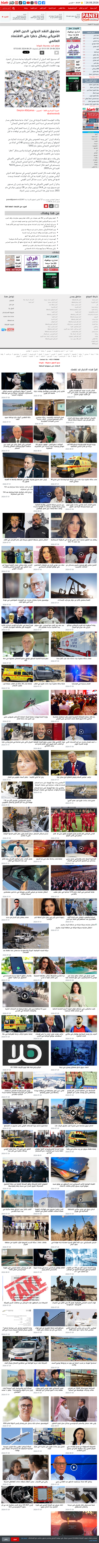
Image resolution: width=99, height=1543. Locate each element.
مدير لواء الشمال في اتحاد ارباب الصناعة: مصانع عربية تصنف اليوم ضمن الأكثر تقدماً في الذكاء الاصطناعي (31, 225)
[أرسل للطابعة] (42, 53)
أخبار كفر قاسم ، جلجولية (75, 336)
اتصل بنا (11, 308)
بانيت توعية (94, 139)
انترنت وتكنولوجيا (93, 312)
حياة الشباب (95, 322)
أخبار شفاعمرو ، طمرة (76, 327)
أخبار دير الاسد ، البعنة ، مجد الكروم (72, 329)
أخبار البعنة (31, 302)
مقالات (95, 165)
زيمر (56, 356)
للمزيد (5, 16)
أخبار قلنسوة (78, 307)
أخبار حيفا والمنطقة (76, 302)
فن (96, 151)
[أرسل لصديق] (46, 206)
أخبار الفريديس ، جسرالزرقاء (74, 324)
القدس (53, 354)
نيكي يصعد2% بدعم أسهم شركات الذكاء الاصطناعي (40, 248)
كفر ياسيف (32, 354)
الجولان (18, 356)
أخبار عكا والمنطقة (76, 300)
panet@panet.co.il (13, 199)
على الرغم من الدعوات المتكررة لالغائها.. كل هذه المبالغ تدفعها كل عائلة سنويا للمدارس (30, 242)
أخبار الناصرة (54, 319)
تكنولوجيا (95, 146)
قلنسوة (74, 354)
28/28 (78, 3)
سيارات (95, 143)
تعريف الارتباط (9, 324)
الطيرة (60, 354)
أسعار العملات (94, 341)
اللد (80, 356)
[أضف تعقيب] (56, 53)
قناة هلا (95, 148)
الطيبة (31, 356)
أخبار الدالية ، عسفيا (52, 302)
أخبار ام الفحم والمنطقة (75, 309)
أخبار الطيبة (54, 317)
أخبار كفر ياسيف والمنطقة (74, 322)
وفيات (95, 158)
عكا (97, 354)
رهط (2, 354)
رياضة (25, 8)
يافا (69, 356)
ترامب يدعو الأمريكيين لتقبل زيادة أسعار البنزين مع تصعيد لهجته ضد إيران (34, 221)
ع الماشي (95, 327)
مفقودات (95, 160)
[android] (5, 330)
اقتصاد (90, 24)
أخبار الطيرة (78, 312)
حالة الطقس (61, 8)
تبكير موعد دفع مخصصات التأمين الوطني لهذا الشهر (40, 236)
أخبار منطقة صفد (53, 305)
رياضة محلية (95, 307)
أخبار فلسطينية (72, 8)
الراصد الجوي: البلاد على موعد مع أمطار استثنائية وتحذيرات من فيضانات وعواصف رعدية (19, 17)
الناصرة (25, 356)
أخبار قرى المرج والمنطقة (51, 324)
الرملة (74, 356)
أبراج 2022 (95, 344)
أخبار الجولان (54, 322)
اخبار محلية (95, 300)
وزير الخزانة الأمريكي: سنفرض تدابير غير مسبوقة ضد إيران (38, 229)
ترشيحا (47, 354)
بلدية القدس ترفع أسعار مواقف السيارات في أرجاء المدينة (39, 232)
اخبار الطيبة (33, 8)
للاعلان (11, 300)
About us (11, 320)
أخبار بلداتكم (6, 8)
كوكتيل (95, 153)
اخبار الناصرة (52, 8)
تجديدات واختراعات (93, 314)
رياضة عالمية (95, 309)
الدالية (43, 356)
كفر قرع (49, 356)
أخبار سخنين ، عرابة (76, 305)
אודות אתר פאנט (8, 316)
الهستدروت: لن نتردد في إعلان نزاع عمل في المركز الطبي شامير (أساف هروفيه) (32, 239)
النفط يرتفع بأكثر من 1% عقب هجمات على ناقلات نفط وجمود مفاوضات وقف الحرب (30, 218)
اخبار (71, 351)
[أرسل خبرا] (16, 3)
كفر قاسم (62, 356)
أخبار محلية (93, 8)
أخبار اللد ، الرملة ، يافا (75, 334)
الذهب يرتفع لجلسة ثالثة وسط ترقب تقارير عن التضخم (39, 245)
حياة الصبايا (95, 324)
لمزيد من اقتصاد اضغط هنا (16, 206)
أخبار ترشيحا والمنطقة (75, 317)
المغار (40, 354)
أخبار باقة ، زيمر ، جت (75, 339)
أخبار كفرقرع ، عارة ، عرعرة (50, 300)
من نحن (11, 304)
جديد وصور (95, 331)
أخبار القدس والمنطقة (76, 314)
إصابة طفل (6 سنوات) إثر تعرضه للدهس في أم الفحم (73, 17)
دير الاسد (8, 354)
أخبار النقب (42, 8)
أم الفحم (66, 354)
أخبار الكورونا (94, 302)
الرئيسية (96, 24)
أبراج (96, 134)
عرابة (80, 354)
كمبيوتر (96, 317)
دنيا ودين (35, 351)
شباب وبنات (95, 319)
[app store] (2, 330)
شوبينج (95, 155)
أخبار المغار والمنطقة (76, 319)
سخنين (86, 354)
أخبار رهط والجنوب (76, 331)
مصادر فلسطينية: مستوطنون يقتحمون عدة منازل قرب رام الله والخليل (37, 17)
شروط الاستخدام (8, 312)
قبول (15, 1539)
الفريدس (24, 354)
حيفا (92, 354)
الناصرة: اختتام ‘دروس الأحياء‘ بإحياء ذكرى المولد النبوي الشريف (55, 17)
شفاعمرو (16, 354)
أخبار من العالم (83, 8)
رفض (6, 1539)
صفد (36, 356)
